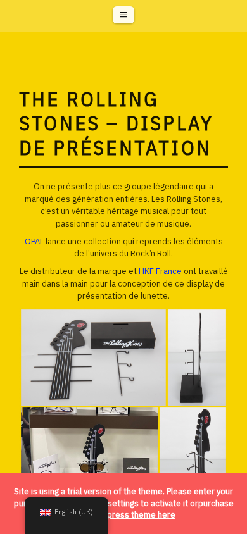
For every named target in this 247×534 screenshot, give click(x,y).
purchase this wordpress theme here (153, 509)
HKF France (161, 271)
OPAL (34, 241)
